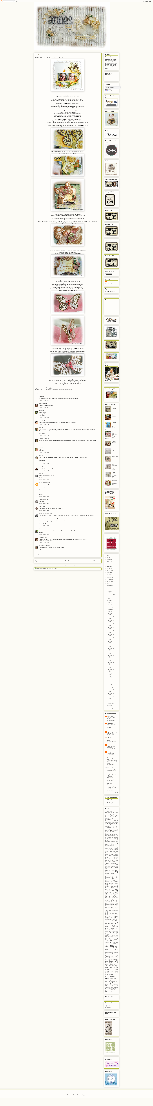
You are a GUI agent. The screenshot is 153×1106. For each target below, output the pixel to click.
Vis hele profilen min (110, 284)
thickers (73, 112)
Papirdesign (112, 928)
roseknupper (73, 252)
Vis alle (116, 792)
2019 (108, 566)
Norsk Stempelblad (111, 921)
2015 (108, 575)
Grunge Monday (109, 873)
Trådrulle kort (113, 978)
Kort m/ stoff (114, 905)
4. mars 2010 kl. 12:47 (44, 417)
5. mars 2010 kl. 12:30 (44, 542)
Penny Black (108, 929)
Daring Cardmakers (112, 752)
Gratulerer (108, 872)
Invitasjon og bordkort (64, 389)
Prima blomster (77, 116)
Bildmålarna (115, 830)
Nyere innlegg (39, 561)
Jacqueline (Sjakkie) (44, 545)
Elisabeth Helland (43, 438)
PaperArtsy (110, 723)
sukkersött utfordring (111, 959)
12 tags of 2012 (109, 811)
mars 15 (112, 652)
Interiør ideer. (113, 883)
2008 (108, 708)
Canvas (109, 837)
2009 (108, 706)
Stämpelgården (113, 957)
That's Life (110, 716)
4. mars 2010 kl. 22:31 (44, 525)
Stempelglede (111, 955)
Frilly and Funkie (111, 767)
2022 (108, 559)
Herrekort (107, 878)
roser (67, 252)
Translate (111, 91)
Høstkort (107, 881)
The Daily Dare (111, 802)
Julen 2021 (108, 901)
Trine (40, 473)
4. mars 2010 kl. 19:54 (44, 452)
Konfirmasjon (108, 904)
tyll (63, 223)
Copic (106, 840)
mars (109, 611)
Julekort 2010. (109, 891)
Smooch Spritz (84, 125)
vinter (110, 985)
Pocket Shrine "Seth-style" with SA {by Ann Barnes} (112, 726)
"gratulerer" (78, 215)
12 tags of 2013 (111, 812)
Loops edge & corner (61, 105)
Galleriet (68, 96)
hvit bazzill (67, 103)
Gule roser (53, 151)
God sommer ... (110, 733)
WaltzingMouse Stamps (111, 987)
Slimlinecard (108, 951)
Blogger (83, 1095)
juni (109, 604)
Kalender (111, 903)
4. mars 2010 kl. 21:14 (44, 510)
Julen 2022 (115, 901)
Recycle (109, 938)
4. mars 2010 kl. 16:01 (44, 435)
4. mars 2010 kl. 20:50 (44, 496)
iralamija (109, 737)
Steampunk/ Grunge (112, 953)
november (111, 591)
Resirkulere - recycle (115, 407)
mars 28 (112, 623)
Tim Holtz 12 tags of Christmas (111, 963)
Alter (106, 825)
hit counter (108, 1007)
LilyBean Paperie (111, 775)
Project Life (114, 935)
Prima (58, 215)
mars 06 (112, 669)
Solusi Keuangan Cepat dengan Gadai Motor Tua (111, 787)
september (111, 597)
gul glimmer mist (58, 125)
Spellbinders (109, 952)
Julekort (107, 889)
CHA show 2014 (112, 839)
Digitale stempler (108, 848)
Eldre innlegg (96, 561)
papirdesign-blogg (112, 732)
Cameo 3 (116, 835)
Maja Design (115, 913)
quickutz (116, 936)
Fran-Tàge (112, 868)
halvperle (78, 253)
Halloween (115, 874)
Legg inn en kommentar (42, 554)
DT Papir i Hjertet (47, 389)
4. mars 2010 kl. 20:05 (44, 463)
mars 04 (112, 673)
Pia (39, 528)
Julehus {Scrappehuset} (114, 443)
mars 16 (112, 648)
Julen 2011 (108, 892)
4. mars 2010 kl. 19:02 (44, 444)
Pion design (113, 933)
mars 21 (112, 641)
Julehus (114, 887)
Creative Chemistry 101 (110, 844)
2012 (108, 581)
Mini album (111, 917)
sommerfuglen (62, 119)
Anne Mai (41, 420)
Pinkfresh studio (114, 931)
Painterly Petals (71, 115)
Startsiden (68, 561)
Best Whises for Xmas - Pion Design (114, 467)
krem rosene (73, 290)
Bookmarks (109, 833)
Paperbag (107, 925)
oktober (110, 594)
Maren (40, 455)
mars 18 (112, 645)
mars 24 (112, 634)
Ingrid (40, 447)
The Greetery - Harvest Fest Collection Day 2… (111, 778)
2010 (108, 585)
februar (110, 701)
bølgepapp (64, 215)
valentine (116, 980)
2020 (108, 564)
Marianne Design (111, 914)
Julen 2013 (115, 893)
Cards (41, 389)
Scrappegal (41, 537)
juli (109, 602)
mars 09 (112, 659)
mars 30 (112, 616)
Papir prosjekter (111, 926)
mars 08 (112, 662)
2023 (108, 557)
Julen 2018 (108, 899)
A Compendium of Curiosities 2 (111, 819)
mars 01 (112, 697)
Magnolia (115, 910)
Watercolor (110, 988)
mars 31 (112, 613)
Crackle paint (109, 843)
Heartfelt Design (109, 877)
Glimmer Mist (59, 220)
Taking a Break (110, 753)
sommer (116, 951)
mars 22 (112, 637)
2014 (108, 577)
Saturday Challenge (110, 784)
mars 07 (112, 666)
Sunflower (64, 121)
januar (110, 703)
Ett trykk (115, 867)
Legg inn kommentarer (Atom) (71, 565)
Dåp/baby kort (108, 866)
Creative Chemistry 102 (110, 845)
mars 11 (112, 655)
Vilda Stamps (111, 981)
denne (69, 214)
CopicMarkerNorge (112, 745)
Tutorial (107, 980)
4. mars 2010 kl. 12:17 (44, 407)
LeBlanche (107, 908)
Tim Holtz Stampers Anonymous (111, 974)
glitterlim (77, 348)
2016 (108, 572)
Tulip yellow (72, 121)
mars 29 (112, 620)
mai (109, 607)
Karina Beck (42, 466)
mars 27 (112, 627)
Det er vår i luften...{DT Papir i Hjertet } (111, 682)
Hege (40, 427)
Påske (109, 936)
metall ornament (69, 253)
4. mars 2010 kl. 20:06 (44, 470)
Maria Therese (42, 403)
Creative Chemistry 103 (110, 847)
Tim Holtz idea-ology (111, 965)
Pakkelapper (109, 923)
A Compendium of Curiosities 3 (111, 822)
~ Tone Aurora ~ (43, 499)
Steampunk (115, 952)
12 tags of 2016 (114, 814)
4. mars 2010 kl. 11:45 (44, 400)
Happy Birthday (114, 415)
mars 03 (112, 689)
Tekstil (106, 963)
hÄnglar (113, 880)
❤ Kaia (40, 410)
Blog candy (115, 831)
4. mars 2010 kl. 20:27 (44, 479)
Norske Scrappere (43, 482)
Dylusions (111, 864)
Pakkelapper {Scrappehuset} (114, 482)
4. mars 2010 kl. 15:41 (44, 424)
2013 (108, 579)
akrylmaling (112, 823)
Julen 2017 (111, 897)
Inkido (62, 250)
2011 (108, 583)
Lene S (40, 506)
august (110, 600)
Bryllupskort (115, 834)
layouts (71, 389)
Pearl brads (57, 116)
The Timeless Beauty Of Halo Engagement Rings (112, 762)
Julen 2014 (110, 895)
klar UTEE (69, 122)
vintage (107, 983)
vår (115, 985)
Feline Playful (110, 799)
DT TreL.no (115, 863)
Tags (111, 961)
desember (111, 587)
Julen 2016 (115, 896)
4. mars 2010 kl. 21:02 (44, 503)
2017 (108, 570)
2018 (108, 568)
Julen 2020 (112, 900)
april (109, 609)
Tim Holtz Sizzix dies (111, 969)
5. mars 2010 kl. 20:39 (44, 551)
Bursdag (110, 835)
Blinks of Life (109, 831)
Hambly (111, 876)
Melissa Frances (111, 916)
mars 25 (112, 630)
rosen (77, 223)
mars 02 (112, 693)
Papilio (114, 925)
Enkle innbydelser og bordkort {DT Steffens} (115, 475)
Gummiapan (107, 874)
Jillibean (77, 110)
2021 (108, 561)
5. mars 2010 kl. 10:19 (44, 534)
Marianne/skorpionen (44, 513)
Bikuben (107, 830)
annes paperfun (111, 281)
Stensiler (107, 956)
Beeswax (113, 829)
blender (81, 121)
